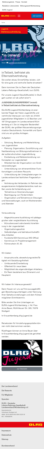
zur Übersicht (22, 369)
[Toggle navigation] (19, 16)
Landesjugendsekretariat (17, 63)
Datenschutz (6, 435)
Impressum (6, 431)
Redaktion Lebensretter (10, 6)
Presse (17, 2)
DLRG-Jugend (7, 10)
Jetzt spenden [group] (37, 16)
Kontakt (24, 2)
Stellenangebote (8, 2)
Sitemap (5, 439)
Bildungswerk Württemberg (30, 6)
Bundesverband (8, 446)
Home (3, 22)
